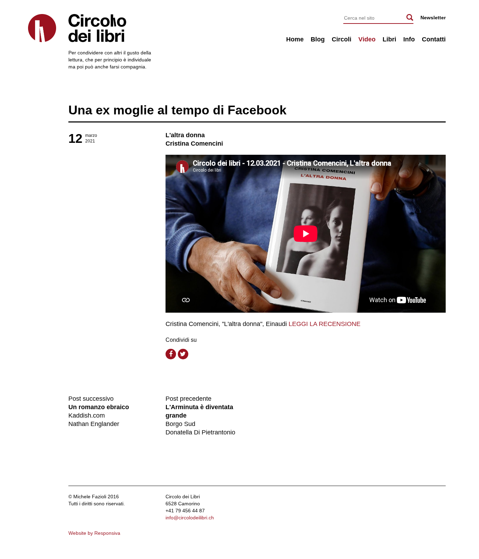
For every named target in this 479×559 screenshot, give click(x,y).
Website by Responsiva (94, 533)
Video (367, 39)
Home (295, 39)
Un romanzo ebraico (98, 407)
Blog (318, 39)
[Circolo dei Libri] (42, 28)
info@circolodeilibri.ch (190, 517)
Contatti (434, 39)
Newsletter (433, 17)
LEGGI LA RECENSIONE (324, 323)
